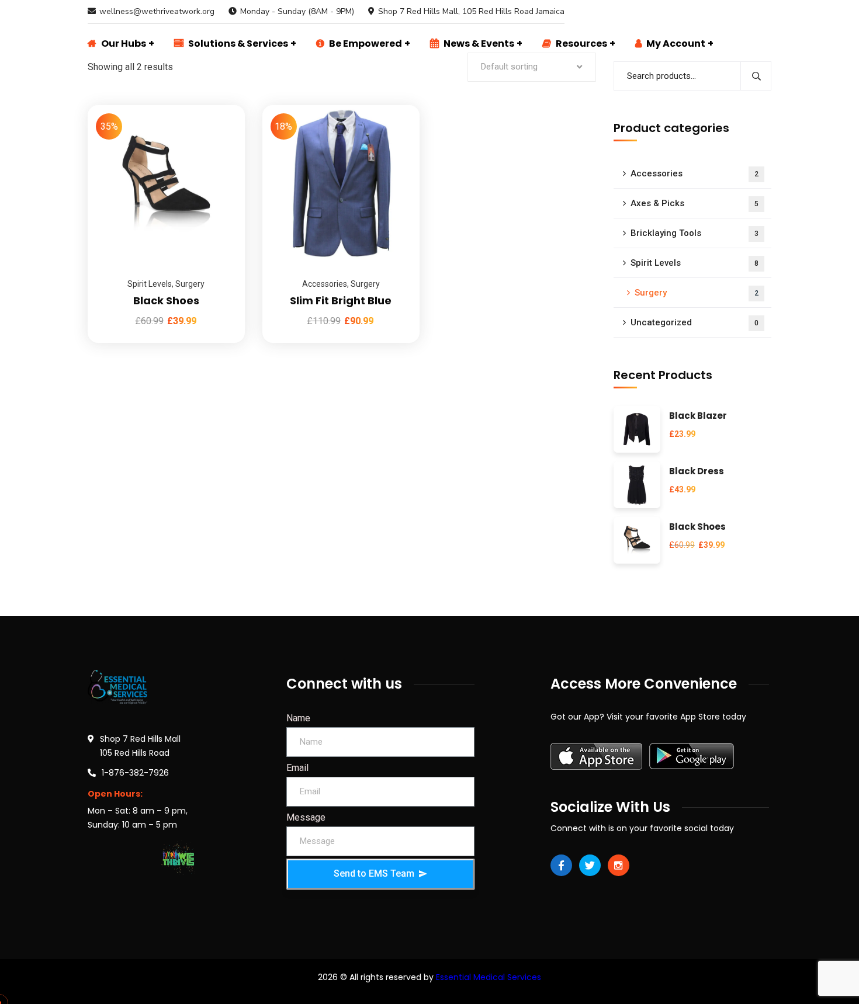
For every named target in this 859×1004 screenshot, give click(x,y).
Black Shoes (166, 300)
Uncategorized (694, 322)
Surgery (190, 284)
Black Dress (696, 471)
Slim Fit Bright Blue (341, 300)
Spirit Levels (149, 284)
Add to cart (221, 105)
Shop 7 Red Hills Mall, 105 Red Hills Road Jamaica (471, 11)
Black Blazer (698, 416)
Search (755, 76)
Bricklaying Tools (694, 233)
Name (298, 718)
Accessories (324, 284)
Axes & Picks (694, 203)
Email (297, 767)
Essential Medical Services (488, 977)
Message (305, 817)
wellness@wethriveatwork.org (156, 11)
